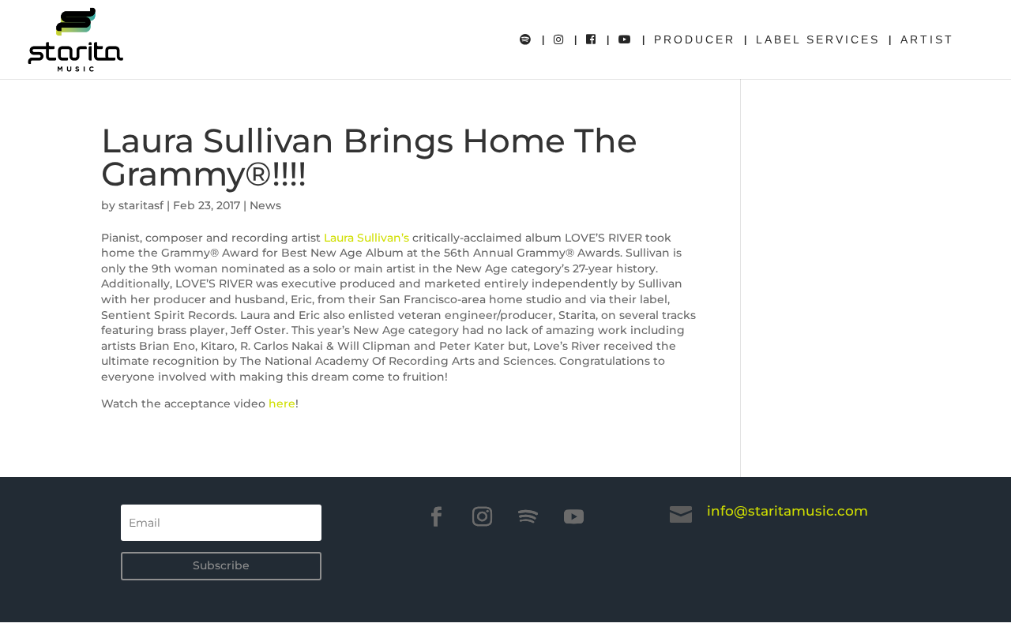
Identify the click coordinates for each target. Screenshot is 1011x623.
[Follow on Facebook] (437, 517)
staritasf (140, 205)
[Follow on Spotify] (528, 517)
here (282, 403)
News (265, 205)
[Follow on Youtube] (574, 517)
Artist (927, 40)
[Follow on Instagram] (482, 517)
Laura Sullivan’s (366, 238)
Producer (694, 40)
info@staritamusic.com (787, 511)
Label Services (818, 40)
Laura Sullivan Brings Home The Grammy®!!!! (369, 157)
